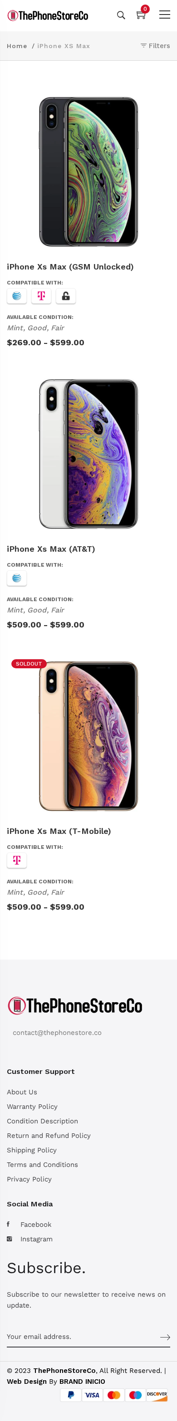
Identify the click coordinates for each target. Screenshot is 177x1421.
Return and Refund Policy (49, 1136)
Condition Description (42, 1121)
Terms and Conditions (42, 1165)
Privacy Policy (29, 1179)
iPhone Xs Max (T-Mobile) (59, 831)
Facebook (36, 1224)
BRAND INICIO (82, 1381)
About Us (22, 1092)
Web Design (27, 1381)
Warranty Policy (32, 1106)
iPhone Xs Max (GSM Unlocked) (70, 266)
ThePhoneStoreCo (64, 1371)
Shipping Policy (32, 1150)
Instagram (36, 1239)
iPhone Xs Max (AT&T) (51, 549)
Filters (158, 46)
